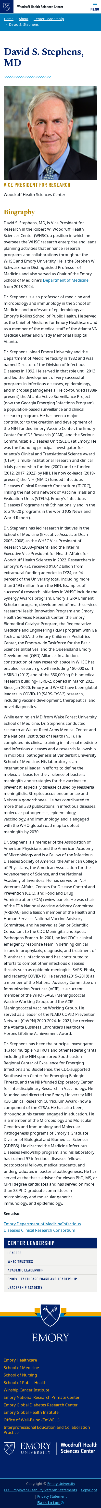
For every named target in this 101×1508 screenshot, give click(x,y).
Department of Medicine (65, 280)
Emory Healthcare (20, 1360)
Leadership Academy (25, 1287)
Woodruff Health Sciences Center (40, 7)
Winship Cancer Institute (26, 1390)
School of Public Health (25, 1383)
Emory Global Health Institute (31, 1412)
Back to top (49, 1503)
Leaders (15, 1252)
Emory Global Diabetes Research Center (41, 1405)
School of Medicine (21, 1368)
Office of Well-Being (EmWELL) (32, 1420)
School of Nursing (20, 1375)
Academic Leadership (25, 1270)
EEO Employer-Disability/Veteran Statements (40, 1490)
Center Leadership (49, 19)
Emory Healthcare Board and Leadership (42, 1278)
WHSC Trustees (20, 1261)
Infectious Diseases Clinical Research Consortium (42, 1227)
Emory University (61, 1483)
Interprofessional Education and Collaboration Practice (47, 1430)
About (23, 19)
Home (8, 19)
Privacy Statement (52, 1496)
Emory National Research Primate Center (42, 1398)
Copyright (89, 1490)
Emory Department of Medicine (33, 1224)
